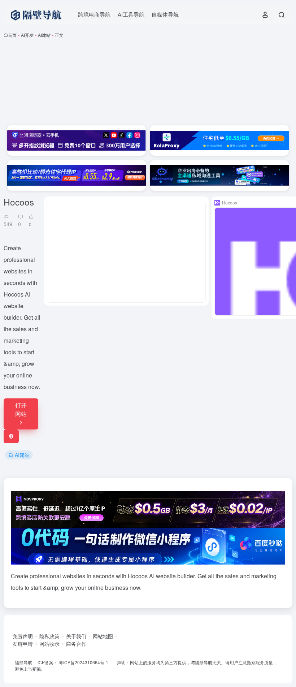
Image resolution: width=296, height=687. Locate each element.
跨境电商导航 (94, 14)
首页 (12, 35)
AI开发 (27, 35)
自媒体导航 (165, 14)
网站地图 (103, 636)
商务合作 (76, 643)
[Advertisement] (148, 83)
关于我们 (76, 636)
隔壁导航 (23, 662)
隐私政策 (49, 636)
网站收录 (49, 643)
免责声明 (23, 636)
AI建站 (44, 35)
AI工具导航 (131, 14)
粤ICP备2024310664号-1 (83, 662)
